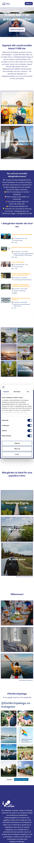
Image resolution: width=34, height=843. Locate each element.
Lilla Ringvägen (17, 529)
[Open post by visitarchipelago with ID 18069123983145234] (25, 718)
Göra (17, 666)
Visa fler (17, 315)
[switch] (29, 425)
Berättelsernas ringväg (17, 107)
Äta (17, 613)
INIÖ (9, 368)
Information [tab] (17, 391)
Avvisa (17, 454)
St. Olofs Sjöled (17, 559)
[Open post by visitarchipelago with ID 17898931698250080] (9, 752)
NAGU (25, 335)
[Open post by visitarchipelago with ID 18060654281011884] (25, 769)
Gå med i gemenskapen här (18, 206)
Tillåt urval (17, 449)
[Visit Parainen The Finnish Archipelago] (6, 3)
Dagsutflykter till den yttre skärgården (17, 142)
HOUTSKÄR (25, 352)
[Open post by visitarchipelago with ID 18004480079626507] (25, 735)
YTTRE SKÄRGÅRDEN (25, 368)
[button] (17, 29)
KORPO (8, 352)
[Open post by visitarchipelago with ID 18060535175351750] (25, 752)
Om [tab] (28, 391)
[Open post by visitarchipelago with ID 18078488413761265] (9, 718)
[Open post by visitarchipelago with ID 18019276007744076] (9, 735)
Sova (17, 639)
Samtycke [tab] (6, 391)
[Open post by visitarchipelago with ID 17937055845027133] (9, 769)
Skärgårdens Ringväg (17, 502)
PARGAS (9, 335)
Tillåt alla (17, 443)
